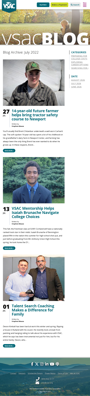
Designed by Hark (45, 391)
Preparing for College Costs (79, 57)
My (43, 5)
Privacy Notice (50, 373)
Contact (13, 373)
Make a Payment (59, 5)
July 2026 (76, 83)
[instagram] (41, 364)
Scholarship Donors (35, 373)
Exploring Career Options (80, 63)
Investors (22, 373)
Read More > (9, 151)
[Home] (9, 6)
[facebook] (32, 364)
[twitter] (37, 364)
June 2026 (76, 87)
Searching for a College (80, 69)
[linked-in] (46, 364)
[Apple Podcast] (57, 364)
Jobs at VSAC (75, 373)
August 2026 (78, 80)
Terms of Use (63, 373)
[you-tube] (52, 364)
